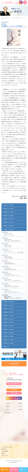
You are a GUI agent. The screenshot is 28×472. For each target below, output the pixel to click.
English (3, 453)
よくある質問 (4, 451)
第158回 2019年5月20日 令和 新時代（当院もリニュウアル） (12, 274)
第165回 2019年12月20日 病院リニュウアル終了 (9, 234)
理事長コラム (7, 17)
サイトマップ (4, 455)
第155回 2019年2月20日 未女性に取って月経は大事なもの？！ (12, 291)
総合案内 (20, 403)
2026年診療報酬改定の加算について (14, 363)
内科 (8, 409)
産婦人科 (8, 406)
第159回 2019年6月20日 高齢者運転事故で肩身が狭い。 (11, 268)
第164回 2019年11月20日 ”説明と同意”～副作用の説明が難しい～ (13, 239)
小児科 (20, 406)
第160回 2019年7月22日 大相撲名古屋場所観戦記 (9, 262)
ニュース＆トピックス (6, 446)
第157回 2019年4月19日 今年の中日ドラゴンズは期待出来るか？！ (13, 279)
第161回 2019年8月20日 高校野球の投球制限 (8, 257)
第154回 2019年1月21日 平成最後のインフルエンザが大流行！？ (13, 297)
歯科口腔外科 (8, 412)
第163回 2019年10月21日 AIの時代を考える (8, 245)
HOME (2, 17)
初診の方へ (4, 449)
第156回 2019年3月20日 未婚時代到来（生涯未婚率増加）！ (12, 285)
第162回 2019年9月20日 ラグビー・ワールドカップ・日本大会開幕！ (14, 251)
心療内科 (20, 409)
